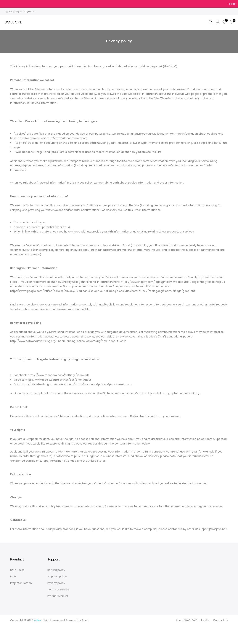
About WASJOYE (186, 620)
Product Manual (57, 596)
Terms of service (58, 589)
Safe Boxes (17, 570)
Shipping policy (57, 576)
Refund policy (56, 570)
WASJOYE (13, 22)
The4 (85, 620)
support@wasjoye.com (22, 11)
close (8, 3)
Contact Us (220, 620)
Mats (13, 576)
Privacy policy (56, 583)
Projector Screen (21, 583)
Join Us (204, 620)
